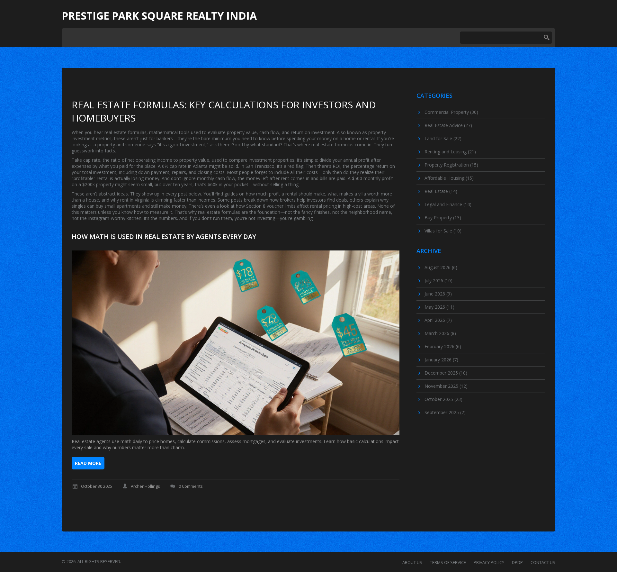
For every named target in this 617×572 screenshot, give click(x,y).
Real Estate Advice (448, 125)
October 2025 (443, 399)
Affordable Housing (449, 178)
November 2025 (446, 386)
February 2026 (443, 346)
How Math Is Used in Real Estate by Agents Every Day (164, 236)
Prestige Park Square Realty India (159, 16)
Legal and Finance (448, 204)
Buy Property (443, 217)
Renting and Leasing (450, 152)
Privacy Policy (489, 562)
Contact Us (543, 562)
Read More (88, 463)
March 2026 (440, 333)
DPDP (517, 562)
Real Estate (441, 191)
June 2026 (438, 294)
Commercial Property (451, 112)
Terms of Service (448, 562)
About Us (412, 562)
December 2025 (446, 373)
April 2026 (438, 320)
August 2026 (441, 267)
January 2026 (441, 360)
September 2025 (445, 412)
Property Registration (451, 165)
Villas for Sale (443, 231)
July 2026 (438, 280)
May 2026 (439, 307)
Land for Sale (443, 138)
